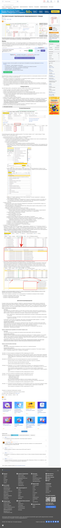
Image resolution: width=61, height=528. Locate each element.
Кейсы (19, 495)
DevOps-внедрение (7, 505)
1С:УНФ (34, 489)
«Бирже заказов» (52, 38)
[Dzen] (53, 522)
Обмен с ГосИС (51, 67)
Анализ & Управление (23, 473)
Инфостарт (18, 393)
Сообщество (6, 498)
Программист (35, 475)
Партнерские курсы (36, 481)
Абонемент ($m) (51, 95)
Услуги (19, 493)
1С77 (33, 500)
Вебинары (20, 498)
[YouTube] (56, 522)
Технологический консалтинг (9, 507)
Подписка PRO (6, 486)
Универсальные (36, 497)
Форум (48, 478)
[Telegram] (46, 522)
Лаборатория (7, 501)
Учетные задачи (7, 489)
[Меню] (3, 1)
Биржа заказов (50, 477)
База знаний (6, 485)
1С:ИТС (19, 490)
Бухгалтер (51, 70)
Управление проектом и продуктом (22, 479)
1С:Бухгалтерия (36, 485)
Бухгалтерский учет (52, 92)
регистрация (18, 465)
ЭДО (17, 394)
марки (6, 394)
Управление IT (21, 482)
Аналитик (34, 476)
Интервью (6, 479)
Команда (20, 480)
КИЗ (3, 394)
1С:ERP (34, 486)
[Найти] (58, 470)
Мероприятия (50, 473)
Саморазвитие (21, 485)
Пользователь (51, 71)
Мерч (48, 480)
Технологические (21, 508)
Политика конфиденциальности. (21, 517)
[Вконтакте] (49, 522)
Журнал (5, 473)
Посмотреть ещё (24, 431)
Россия (50, 84)
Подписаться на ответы (6, 435)
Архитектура (20, 483)
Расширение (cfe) (52, 73)
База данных (6, 494)
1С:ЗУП (34, 494)
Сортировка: (24, 435)
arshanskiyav (8, 442)
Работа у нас (48, 491)
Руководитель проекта (37, 478)
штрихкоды (10, 394)
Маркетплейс (36, 483)
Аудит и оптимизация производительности (8, 509)
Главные (5, 476)
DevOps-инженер (36, 479)
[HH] (51, 522)
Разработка (6, 492)
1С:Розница (35, 492)
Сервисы (20, 492)
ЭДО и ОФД (51, 66)
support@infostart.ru (50, 504)
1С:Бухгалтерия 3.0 (52, 79)
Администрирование (8, 495)
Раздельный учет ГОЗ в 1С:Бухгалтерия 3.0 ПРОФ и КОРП (7, 410)
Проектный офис (36, 504)
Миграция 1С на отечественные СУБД (8, 512)
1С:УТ (34, 491)
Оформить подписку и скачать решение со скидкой (24, 57)
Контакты (47, 492)
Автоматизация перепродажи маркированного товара (22, 16)
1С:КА (34, 488)
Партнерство (20, 496)
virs (6, 437)
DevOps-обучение (7, 502)
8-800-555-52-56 (49, 503)
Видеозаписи (50, 475)
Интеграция (6, 497)
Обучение (35, 473)
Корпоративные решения (24, 500)
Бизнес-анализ (21, 475)
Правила (47, 488)
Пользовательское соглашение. (8, 517)
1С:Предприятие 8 (52, 76)
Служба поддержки (51, 495)
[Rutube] (58, 522)
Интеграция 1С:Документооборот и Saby (18, 425)
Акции (19, 489)
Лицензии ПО (20, 503)
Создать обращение (50, 506)
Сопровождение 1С (22, 487)
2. (5, 442)
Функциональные (7, 488)
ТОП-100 (5, 481)
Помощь (47, 489)
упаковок (14, 394)
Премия (5, 482)
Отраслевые (20, 505)
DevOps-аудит (6, 504)
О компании (48, 483)
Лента (5, 478)
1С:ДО (34, 495)
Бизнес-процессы (21, 476)
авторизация (22, 465)
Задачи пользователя (8, 491)
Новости (5, 475)
